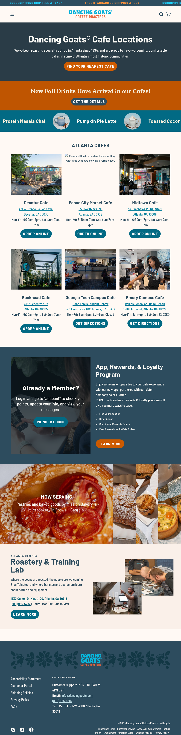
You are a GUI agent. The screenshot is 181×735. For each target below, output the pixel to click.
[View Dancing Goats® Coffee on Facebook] (31, 729)
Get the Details (89, 101)
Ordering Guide (125, 732)
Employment (110, 732)
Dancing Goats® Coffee (137, 723)
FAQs (14, 707)
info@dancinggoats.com (77, 695)
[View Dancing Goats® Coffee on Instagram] (13, 729)
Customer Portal (21, 685)
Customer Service (126, 728)
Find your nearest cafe (90, 66)
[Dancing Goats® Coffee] (90, 14)
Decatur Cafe (36, 202)
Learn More (110, 444)
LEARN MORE (24, 614)
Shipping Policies (22, 693)
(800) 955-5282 (21, 604)
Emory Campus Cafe (145, 297)
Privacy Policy (20, 699)
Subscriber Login (106, 728)
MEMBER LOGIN (50, 422)
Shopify (166, 723)
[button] (160, 14)
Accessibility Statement (26, 679)
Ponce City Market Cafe (90, 202)
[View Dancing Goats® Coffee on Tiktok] (22, 729)
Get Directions (92, 324)
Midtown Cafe (145, 202)
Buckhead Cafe (36, 297)
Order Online (37, 235)
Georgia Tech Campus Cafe (91, 297)
